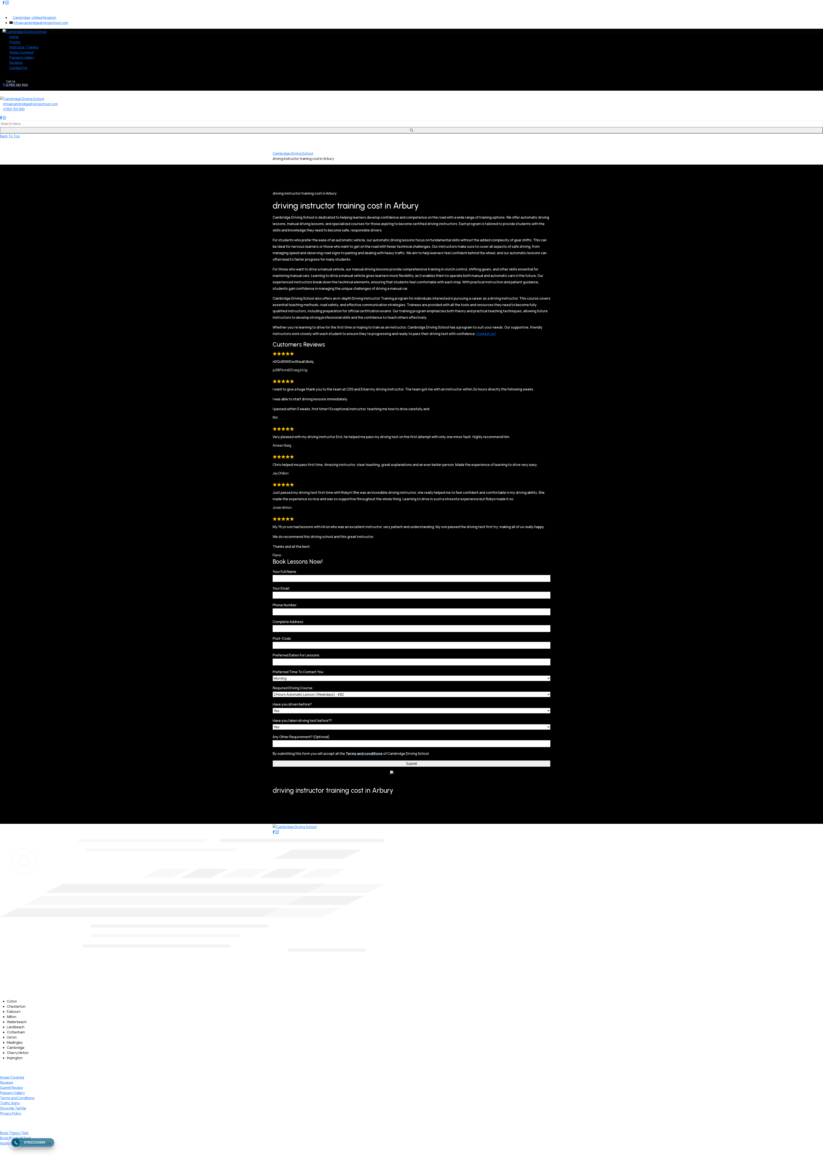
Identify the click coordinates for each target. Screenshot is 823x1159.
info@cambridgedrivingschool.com (41, 22)
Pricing (14, 42)
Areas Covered (21, 52)
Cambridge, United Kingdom (34, 17)
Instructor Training (23, 47)
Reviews (16, 62)
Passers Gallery (21, 57)
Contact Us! (486, 333)
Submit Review (11, 1087)
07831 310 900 (14, 109)
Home (14, 37)
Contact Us (18, 67)
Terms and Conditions (17, 1098)
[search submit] (411, 130)
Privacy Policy (10, 1113)
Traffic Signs (10, 1103)
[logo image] (22, 98)
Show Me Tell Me (13, 1108)
